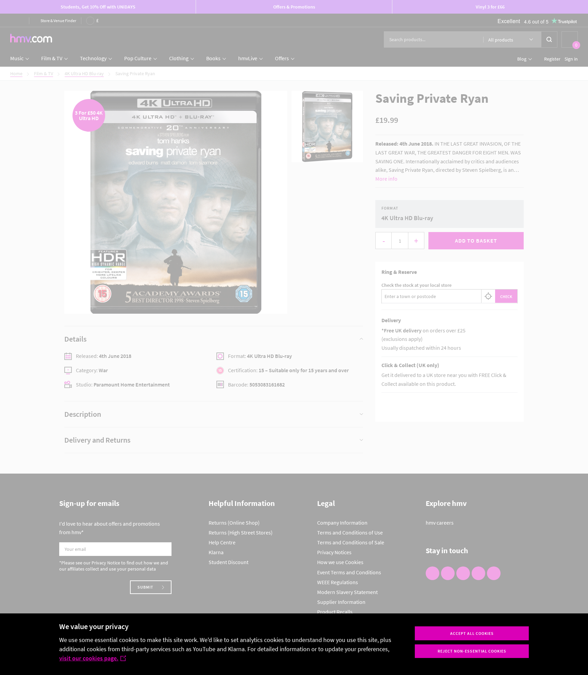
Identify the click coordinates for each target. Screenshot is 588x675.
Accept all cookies (472, 633)
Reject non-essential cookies (472, 651)
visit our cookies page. (88, 658)
